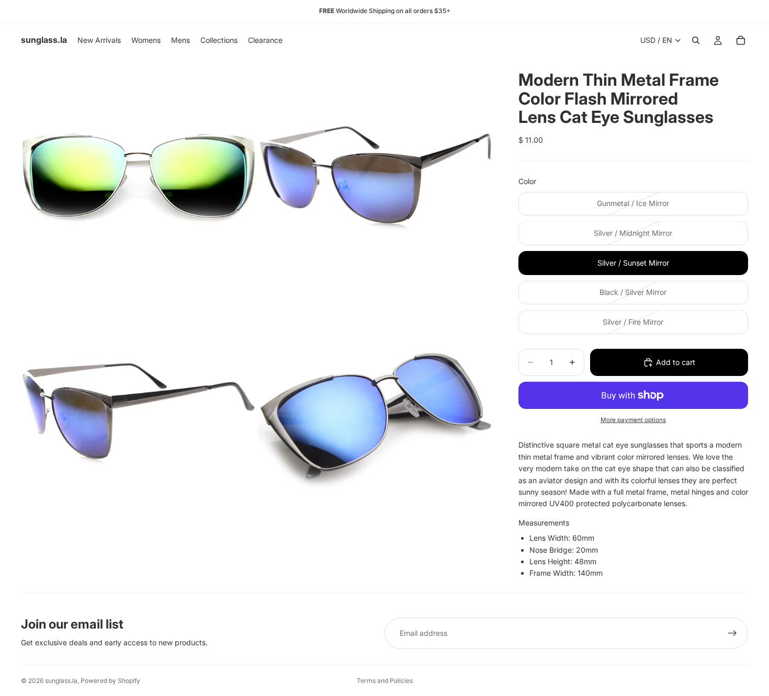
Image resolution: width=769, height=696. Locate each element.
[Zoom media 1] (138, 175)
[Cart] (740, 40)
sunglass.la (61, 680)
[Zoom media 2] (375, 175)
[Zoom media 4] (375, 413)
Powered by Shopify (110, 680)
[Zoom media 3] (138, 413)
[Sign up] (732, 633)
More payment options (633, 420)
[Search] (695, 40)
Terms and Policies (385, 680)
